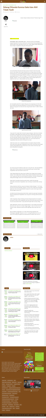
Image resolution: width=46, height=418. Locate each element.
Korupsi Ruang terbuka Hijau (13, 391)
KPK (19, 391)
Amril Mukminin (10, 380)
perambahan (12, 395)
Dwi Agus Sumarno (9, 384)
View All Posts (40, 234)
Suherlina (17, 406)
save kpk (3, 406)
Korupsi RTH (4, 391)
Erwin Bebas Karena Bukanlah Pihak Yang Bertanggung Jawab (9, 225)
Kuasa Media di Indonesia (6, 393)
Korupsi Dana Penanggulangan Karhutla (13, 389)
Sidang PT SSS (12, 406)
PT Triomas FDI (15, 402)
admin (6, 21)
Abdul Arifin (4, 380)
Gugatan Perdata (17, 384)
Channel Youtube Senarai (34, 389)
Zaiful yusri (8, 410)
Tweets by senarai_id (8, 250)
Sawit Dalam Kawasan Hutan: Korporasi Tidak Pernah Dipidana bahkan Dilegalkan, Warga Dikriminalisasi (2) (32, 320)
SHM (7, 406)
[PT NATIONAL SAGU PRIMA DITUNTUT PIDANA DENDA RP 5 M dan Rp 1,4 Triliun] (5, 315)
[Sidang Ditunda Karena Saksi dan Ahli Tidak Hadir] (5, 334)
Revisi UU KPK (4, 404)
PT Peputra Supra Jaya (6, 400)
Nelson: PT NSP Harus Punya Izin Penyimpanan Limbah (14, 327)
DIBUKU (3, 384)
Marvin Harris (14, 393)
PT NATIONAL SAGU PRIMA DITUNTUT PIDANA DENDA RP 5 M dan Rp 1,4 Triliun (14, 316)
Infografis (4, 385)
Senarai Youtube (29, 283)
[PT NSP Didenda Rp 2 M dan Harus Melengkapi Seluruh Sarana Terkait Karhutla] (5, 297)
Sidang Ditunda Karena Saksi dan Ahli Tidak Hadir (14, 336)
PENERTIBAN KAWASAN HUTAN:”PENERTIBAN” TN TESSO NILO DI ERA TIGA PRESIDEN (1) (31, 324)
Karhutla (13, 385)
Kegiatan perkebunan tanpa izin (14, 387)
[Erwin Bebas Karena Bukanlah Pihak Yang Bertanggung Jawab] (5, 292)
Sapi (20, 404)
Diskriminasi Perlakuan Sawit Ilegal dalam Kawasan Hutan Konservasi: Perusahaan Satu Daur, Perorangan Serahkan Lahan (31, 316)
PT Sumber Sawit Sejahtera (7, 402)
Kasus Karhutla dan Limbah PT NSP (9, 5)
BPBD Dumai (14, 382)
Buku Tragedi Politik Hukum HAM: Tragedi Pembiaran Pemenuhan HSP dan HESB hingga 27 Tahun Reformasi (32, 295)
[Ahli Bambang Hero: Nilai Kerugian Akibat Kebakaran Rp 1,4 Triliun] (5, 330)
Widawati (17, 408)
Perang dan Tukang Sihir (14, 397)
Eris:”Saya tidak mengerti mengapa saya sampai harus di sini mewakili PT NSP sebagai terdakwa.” (14, 310)
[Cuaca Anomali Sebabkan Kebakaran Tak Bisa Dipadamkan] (5, 321)
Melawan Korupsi (5, 395)
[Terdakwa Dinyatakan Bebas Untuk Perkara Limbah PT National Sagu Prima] (5, 304)
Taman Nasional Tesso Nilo (7, 408)
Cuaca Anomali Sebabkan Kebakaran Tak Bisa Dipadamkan (14, 321)
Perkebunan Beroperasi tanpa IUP (8, 399)
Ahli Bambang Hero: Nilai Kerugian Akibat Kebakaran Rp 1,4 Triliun (14, 331)
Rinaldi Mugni (10, 404)
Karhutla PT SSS (5, 387)
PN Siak (16, 399)
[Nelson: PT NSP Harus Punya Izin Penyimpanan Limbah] (5, 326)
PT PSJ (12, 400)
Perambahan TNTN (5, 397)
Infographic (9, 385)
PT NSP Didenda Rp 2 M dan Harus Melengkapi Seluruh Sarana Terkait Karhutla (23, 225)
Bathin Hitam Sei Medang (6, 382)
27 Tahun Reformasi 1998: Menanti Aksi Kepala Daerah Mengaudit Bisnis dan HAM (32, 328)
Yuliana (3, 410)
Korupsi (3, 389)
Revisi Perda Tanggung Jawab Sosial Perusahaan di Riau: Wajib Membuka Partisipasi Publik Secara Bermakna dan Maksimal (31, 306)
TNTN (14, 408)
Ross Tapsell (16, 404)
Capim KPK (19, 382)
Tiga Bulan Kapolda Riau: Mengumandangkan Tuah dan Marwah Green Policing (31, 311)
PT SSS (16, 400)
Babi (15, 380)
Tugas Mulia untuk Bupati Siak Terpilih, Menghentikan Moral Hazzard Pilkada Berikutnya (31, 332)
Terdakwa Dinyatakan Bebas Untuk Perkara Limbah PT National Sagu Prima (37, 224)
